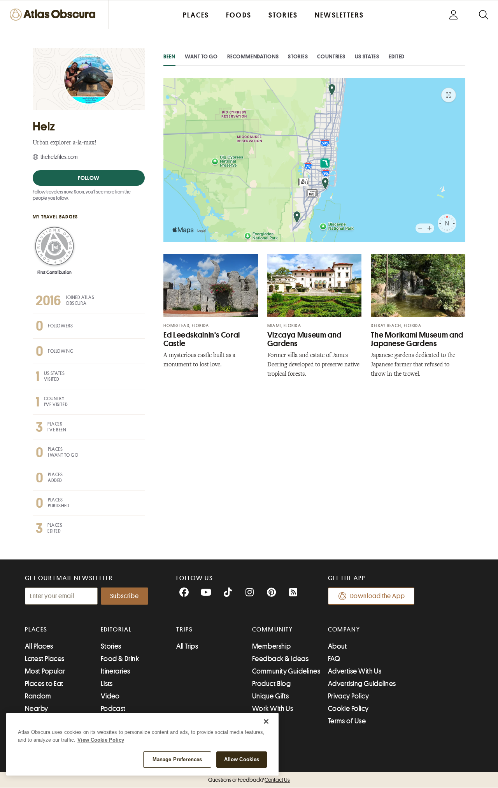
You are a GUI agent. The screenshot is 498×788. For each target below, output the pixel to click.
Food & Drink (120, 659)
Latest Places (45, 659)
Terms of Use (347, 721)
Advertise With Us (355, 671)
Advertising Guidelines (362, 684)
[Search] (483, 14)
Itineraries (115, 671)
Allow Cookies (242, 759)
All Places (39, 646)
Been (169, 56)
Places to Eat (44, 684)
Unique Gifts (270, 696)
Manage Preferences (177, 759)
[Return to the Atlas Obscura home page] (54, 14)
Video (110, 696)
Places (36, 629)
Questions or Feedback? (249, 780)
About (337, 646)
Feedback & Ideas (280, 659)
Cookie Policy (348, 708)
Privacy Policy (348, 696)
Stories (298, 56)
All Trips (187, 646)
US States (367, 56)
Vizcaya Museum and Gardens (304, 339)
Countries (331, 56)
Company (344, 629)
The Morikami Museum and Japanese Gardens (417, 339)
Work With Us (272, 708)
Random (38, 696)
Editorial (116, 629)
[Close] (266, 721)
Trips (184, 629)
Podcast (113, 708)
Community (272, 629)
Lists (107, 684)
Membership (271, 646)
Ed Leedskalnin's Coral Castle (201, 339)
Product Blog (271, 684)
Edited (397, 56)
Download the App (377, 596)
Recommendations (253, 56)
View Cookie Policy (100, 740)
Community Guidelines (286, 671)
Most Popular (45, 671)
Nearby (36, 708)
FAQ (334, 659)
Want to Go (201, 56)
